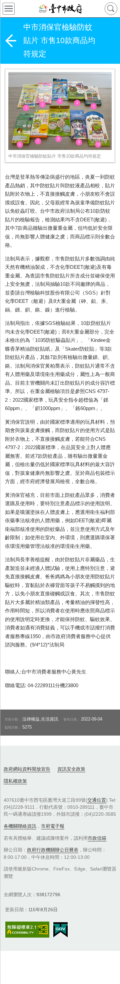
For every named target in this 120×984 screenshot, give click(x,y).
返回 (10, 41)
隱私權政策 (15, 781)
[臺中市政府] (60, 9)
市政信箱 (97, 838)
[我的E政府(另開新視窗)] (60, 930)
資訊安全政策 (71, 769)
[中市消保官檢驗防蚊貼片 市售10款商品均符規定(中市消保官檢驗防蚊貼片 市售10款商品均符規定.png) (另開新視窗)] (60, 111)
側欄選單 (9, 9)
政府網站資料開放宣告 (27, 769)
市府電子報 (52, 826)
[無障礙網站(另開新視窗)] (27, 929)
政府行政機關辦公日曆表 (52, 849)
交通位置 (96, 800)
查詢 (111, 8)
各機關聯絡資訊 (20, 826)
